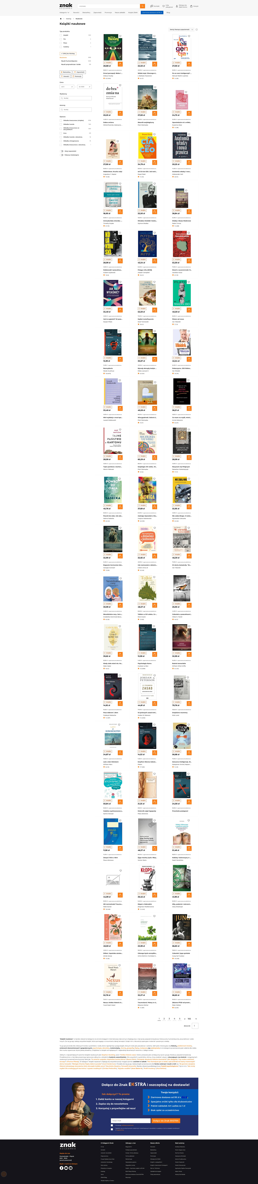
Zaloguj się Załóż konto (183, 6)
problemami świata (184, 1046)
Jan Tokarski (176, 322)
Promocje (108, 12)
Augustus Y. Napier (109, 174)
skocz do (187, 1026)
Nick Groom (142, 617)
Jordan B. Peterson (144, 715)
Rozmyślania (108, 368)
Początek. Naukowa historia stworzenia (151, 1059)
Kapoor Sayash (190, 764)
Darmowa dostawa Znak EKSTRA (135, 1174)
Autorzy (62, 105)
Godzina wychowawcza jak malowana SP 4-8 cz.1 (113, 811)
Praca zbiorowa (143, 813)
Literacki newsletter (106, 1153)
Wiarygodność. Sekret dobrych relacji (147, 417)
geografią (130, 1048)
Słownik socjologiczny (146, 122)
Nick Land (175, 715)
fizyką (137, 1048)
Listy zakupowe (169, 6)
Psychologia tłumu (145, 663)
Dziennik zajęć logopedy (147, 811)
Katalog (68, 18)
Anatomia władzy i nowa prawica (182, 171)
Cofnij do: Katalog (69, 53)
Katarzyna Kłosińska (121, 125)
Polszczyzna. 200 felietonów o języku (182, 368)
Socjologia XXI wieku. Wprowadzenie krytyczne (147, 467)
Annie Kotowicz (177, 420)
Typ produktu (65, 31)
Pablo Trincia (176, 223)
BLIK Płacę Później (131, 1171)
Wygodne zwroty (130, 1165)
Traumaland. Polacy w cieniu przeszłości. (147, 1002)
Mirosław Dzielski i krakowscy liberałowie (147, 221)
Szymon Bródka (143, 223)
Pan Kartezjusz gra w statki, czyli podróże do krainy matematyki (171, 1061)
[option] (75, 35)
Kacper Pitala (107, 322)
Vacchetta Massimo (113, 1066)
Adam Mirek (178, 1171)
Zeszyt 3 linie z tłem (110, 858)
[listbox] (76, 41)
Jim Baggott (172, 1059)
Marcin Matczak (108, 469)
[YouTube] (66, 1168)
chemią (123, 1048)
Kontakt (156, 6)
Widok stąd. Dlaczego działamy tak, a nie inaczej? (147, 73)
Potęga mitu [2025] (145, 270)
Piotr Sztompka (143, 125)
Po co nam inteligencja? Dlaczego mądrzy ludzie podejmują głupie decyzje (182, 73)
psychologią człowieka (101, 1048)
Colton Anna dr (143, 567)
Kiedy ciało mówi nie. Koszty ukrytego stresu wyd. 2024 (113, 663)
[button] (196, 29)
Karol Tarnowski (143, 322)
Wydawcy (63, 94)
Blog (168, 12)
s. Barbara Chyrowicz (145, 76)
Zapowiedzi (97, 12)
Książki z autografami (156, 1162)
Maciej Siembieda (180, 1174)
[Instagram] (70, 1168)
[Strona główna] (60, 19)
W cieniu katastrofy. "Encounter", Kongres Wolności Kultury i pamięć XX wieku (182, 565)
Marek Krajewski (179, 1162)
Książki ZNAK (133, 12)
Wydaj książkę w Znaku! (107, 1180)
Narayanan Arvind (178, 764)
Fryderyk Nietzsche (109, 715)
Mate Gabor (107, 666)
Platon (140, 764)
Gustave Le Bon (143, 666)
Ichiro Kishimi (142, 956)
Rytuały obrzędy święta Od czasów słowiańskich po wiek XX (147, 368)
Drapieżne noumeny (179, 713)
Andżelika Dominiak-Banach (113, 617)
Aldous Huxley (108, 76)
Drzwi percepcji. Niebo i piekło (113, 73)
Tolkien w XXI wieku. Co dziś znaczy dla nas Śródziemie (147, 614)
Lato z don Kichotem (111, 762)
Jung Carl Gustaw (178, 956)
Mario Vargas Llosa (180, 1150)
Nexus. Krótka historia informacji (113, 1002)
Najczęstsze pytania (131, 1162)
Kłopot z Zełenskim (145, 904)
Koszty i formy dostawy (132, 1153)
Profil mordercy (149, 1068)
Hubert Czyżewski (109, 272)
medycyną (144, 1048)
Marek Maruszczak (180, 1165)
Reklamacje (129, 1159)
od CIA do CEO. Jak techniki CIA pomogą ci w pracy (147, 171)
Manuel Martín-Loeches (180, 76)
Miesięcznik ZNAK (155, 1159)
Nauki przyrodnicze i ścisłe (71, 64)
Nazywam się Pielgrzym (181, 467)
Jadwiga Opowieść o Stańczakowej (147, 516)
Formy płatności (130, 1156)
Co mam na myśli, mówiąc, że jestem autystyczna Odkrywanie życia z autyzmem (182, 417)
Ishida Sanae (107, 956)
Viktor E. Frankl (177, 617)
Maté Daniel (107, 906)
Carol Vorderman (109, 1064)
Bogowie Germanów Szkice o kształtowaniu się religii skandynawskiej (113, 565)
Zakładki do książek (155, 1171)
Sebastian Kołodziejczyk (180, 469)
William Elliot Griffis (179, 666)
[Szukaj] (142, 6)
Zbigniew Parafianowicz (146, 906)
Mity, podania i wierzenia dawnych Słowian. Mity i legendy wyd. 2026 (182, 904)
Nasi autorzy (104, 1165)
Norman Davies (179, 1153)
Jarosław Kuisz (177, 272)
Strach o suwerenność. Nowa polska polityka (182, 270)
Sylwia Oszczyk (108, 813)
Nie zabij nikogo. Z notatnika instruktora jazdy (182, 516)
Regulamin (129, 1146)
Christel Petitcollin (109, 1068)
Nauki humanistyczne (69, 61)
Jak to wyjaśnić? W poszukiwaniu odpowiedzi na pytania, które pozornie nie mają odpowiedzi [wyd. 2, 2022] (113, 319)
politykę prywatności (127, 1125)
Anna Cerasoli (65, 1064)
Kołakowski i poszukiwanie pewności (113, 270)
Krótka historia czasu (128, 1055)
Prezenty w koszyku (106, 1168)
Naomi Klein (131, 1059)
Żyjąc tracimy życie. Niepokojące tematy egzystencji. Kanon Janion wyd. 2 (147, 858)
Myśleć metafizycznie (146, 319)
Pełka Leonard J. (143, 371)
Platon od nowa (178, 319)
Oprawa (63, 117)
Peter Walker (176, 1005)
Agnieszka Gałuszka (179, 518)
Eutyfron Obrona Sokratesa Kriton (147, 762)
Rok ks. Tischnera (155, 1168)
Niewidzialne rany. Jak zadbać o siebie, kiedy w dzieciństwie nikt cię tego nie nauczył (113, 614)
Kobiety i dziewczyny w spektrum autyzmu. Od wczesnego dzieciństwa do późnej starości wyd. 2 (182, 858)
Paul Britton (161, 1068)
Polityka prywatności (131, 1150)
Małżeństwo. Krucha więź (112, 171)
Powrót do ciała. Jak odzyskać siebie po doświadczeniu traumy (113, 516)
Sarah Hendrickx (177, 860)
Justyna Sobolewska (144, 518)
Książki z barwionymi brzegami (159, 1165)
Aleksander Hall (177, 174)
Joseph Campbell (144, 272)
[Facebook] (61, 1168)
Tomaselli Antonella (128, 1066)
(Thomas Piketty (73, 1061)
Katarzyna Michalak (180, 1156)
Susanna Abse (177, 125)
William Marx (107, 764)
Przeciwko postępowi (180, 811)
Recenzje (128, 1177)
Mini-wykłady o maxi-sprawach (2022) (113, 417)
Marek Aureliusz (108, 371)
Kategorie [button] (63, 12)
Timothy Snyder (108, 223)
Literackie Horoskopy (106, 1162)
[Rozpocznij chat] (3, 1174)
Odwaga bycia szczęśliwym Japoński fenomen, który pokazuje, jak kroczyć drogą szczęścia (147, 953)
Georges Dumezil (109, 567)
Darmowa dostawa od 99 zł (152, 12)
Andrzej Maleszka (180, 1146)
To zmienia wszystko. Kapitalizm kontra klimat (108, 1059)
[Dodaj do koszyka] (120, 64)
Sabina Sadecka (108, 518)
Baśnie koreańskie (179, 663)
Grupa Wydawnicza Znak (107, 1159)
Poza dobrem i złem (110, 713)
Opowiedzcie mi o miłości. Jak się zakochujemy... (182, 122)
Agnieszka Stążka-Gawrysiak (183, 1168)
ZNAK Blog (104, 1177)
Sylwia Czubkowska (180, 1159)
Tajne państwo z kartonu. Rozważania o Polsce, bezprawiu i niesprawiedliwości (113, 467)
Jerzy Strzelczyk (177, 906)
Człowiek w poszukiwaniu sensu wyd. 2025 (182, 614)
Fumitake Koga (153, 956)
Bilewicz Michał (143, 1005)
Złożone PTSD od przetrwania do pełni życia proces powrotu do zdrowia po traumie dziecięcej (182, 1002)
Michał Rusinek (108, 125)
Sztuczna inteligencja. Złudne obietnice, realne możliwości (182, 762)
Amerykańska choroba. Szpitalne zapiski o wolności (113, 221)
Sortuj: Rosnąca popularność (179, 29)
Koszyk (195, 6)
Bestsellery (86, 12)
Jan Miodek (176, 371)
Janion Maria (142, 860)
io (74, 1064)
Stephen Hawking (108, 1055)
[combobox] (110, 6)
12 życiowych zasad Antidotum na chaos (147, 713)
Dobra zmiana (108, 122)
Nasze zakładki (120, 12)
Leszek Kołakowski (109, 420)
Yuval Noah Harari (109, 1005)
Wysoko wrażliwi (124, 1068)
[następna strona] (196, 1018)
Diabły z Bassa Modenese (181, 221)
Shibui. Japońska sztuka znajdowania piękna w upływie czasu (113, 953)
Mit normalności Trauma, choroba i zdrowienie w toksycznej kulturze (113, 904)
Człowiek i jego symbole (181, 953)
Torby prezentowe (155, 1174)
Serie (102, 1174)
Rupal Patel (142, 174)
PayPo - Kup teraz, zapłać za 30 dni (135, 1168)
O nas (102, 1146)
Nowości (76, 12)
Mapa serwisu (104, 1156)
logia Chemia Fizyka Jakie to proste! (88, 1064)
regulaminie (120, 1130)
